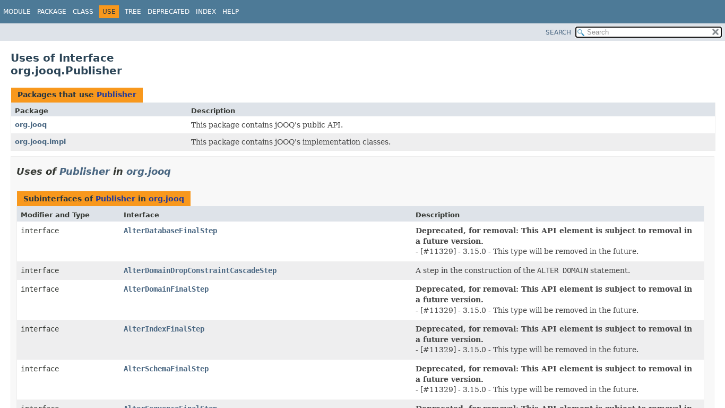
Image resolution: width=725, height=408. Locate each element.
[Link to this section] (178, 171)
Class (83, 11)
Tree (133, 11)
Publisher (116, 94)
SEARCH (558, 32)
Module (17, 11)
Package (51, 11)
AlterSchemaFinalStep (166, 368)
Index (206, 11)
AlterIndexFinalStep (164, 329)
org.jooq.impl (40, 142)
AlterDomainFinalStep (166, 289)
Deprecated (168, 11)
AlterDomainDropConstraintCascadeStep (200, 270)
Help (230, 11)
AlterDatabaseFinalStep (170, 230)
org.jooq (31, 125)
